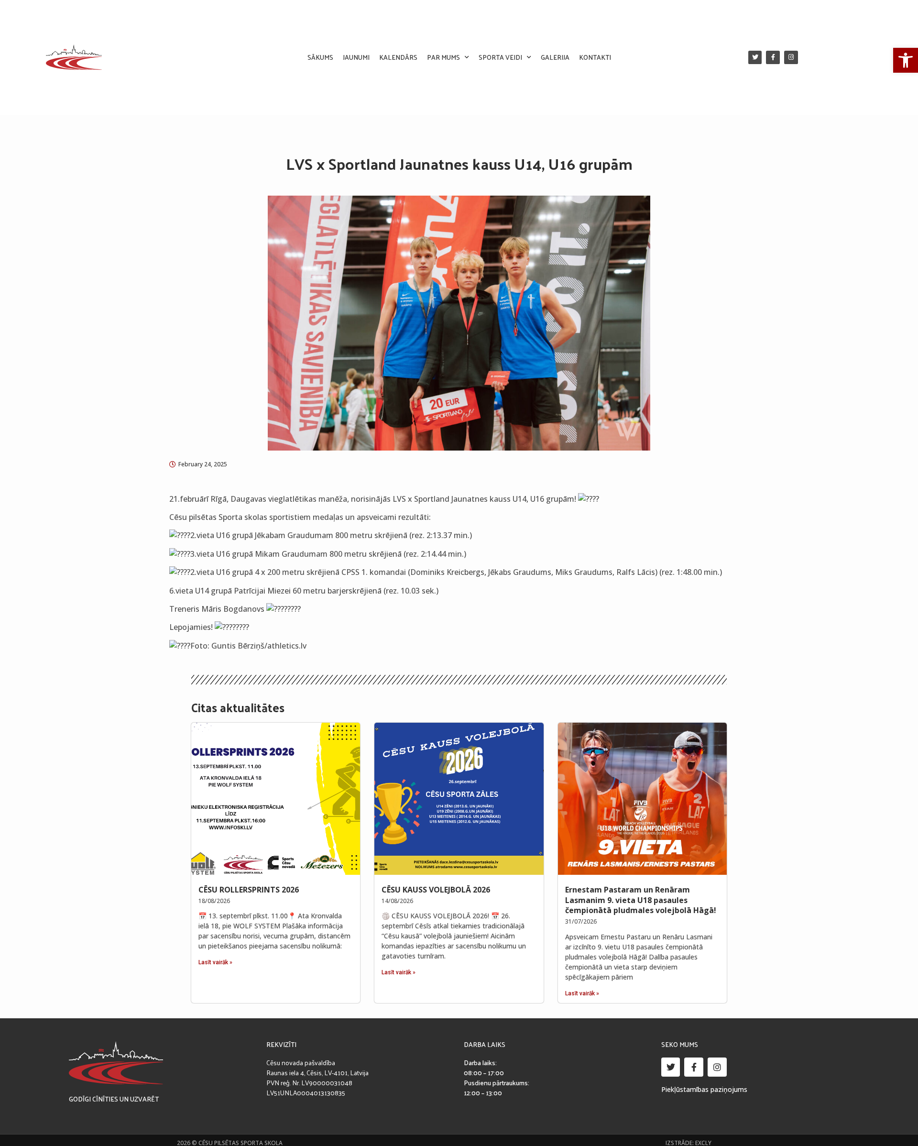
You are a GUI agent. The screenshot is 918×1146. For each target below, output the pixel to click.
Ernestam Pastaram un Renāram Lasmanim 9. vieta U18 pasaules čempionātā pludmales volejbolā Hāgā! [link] (640, 899)
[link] (905, 60)
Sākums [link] (320, 57)
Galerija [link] (555, 57)
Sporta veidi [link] (500, 57)
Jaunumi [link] (356, 57)
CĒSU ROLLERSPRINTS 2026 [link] (248, 889)
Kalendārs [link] (398, 57)
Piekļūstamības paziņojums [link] (704, 1089)
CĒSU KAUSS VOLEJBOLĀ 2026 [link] (436, 889)
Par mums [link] (443, 57)
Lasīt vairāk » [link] (215, 962)
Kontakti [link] (595, 57)
